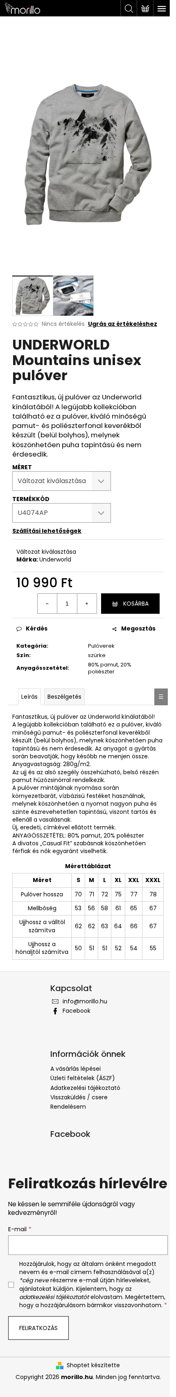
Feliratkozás (38, 1328)
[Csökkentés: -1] (47, 603)
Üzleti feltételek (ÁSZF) (82, 1078)
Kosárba (136, 603)
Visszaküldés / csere (79, 1097)
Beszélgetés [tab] (64, 697)
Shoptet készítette (93, 1365)
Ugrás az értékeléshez (122, 324)
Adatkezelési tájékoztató (85, 1088)
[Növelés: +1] (87, 603)
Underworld (55, 559)
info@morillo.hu (85, 1001)
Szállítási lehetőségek (46, 531)
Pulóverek (101, 646)
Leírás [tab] (29, 697)
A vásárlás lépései (75, 1069)
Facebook (76, 1011)
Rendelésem (68, 1107)
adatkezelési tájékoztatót (54, 1297)
